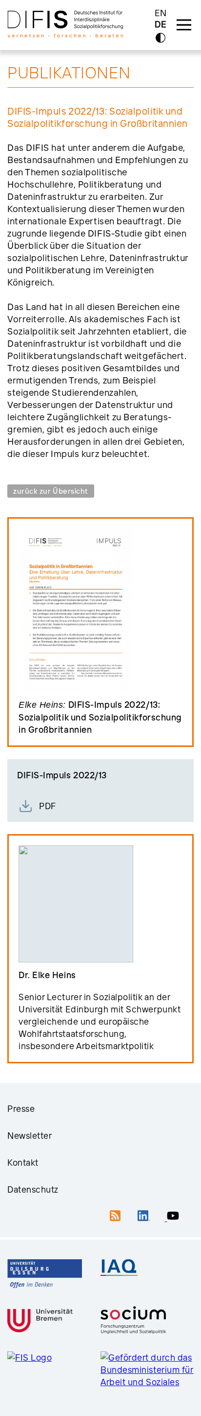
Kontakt (23, 1162)
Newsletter (29, 1135)
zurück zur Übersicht (50, 491)
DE (160, 24)
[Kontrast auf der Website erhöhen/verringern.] (160, 38)
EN (161, 13)
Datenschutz (33, 1189)
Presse (21, 1108)
